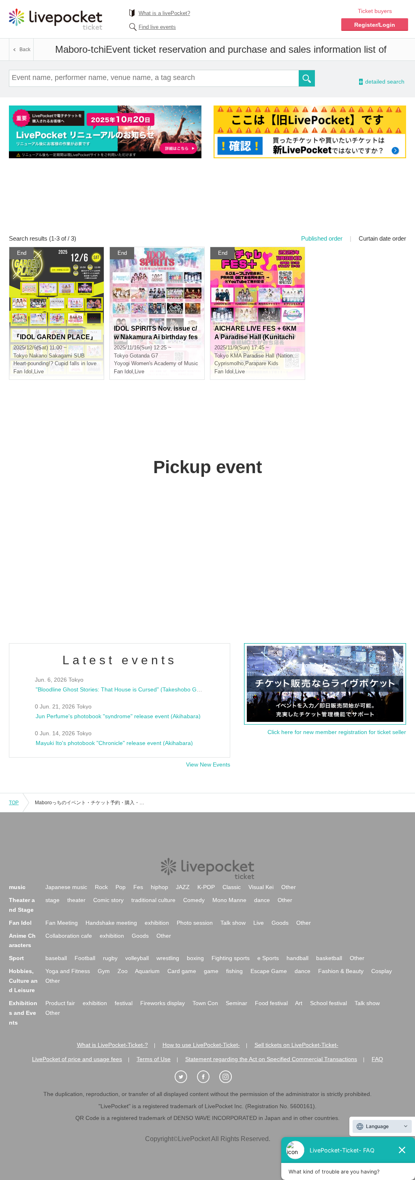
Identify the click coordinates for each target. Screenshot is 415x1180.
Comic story (108, 900)
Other (288, 887)
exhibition (157, 922)
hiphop (159, 887)
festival (124, 1003)
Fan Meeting (61, 922)
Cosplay (381, 971)
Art (298, 1003)
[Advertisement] (207, 201)
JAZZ (183, 887)
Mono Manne (229, 900)
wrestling (167, 958)
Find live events (157, 27)
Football (85, 958)
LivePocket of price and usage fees (77, 1059)
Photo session (195, 922)
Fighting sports (231, 958)
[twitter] (185, 1077)
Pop (121, 887)
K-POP (206, 887)
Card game (181, 971)
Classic (231, 887)
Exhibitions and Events (23, 1013)
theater (76, 900)
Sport (16, 958)
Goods (280, 922)
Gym (104, 971)
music (17, 887)
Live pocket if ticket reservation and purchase (55, 19)
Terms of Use (154, 1059)
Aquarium (147, 971)
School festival (328, 1003)
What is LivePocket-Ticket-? (112, 1045)
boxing (195, 958)
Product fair (60, 1003)
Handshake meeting (111, 922)
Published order (321, 238)
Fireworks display (162, 1003)
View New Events (208, 764)
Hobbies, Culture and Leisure (23, 981)
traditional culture (153, 900)
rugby (110, 958)
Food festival (271, 1003)
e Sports (268, 958)
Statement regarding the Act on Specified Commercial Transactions (271, 1059)
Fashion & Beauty (341, 971)
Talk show (233, 922)
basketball (329, 958)
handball (297, 958)
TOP (14, 802)
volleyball (137, 958)
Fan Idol (20, 922)
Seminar (236, 1003)
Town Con (205, 1003)
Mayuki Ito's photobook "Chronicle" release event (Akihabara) (114, 743)
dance (262, 900)
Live (258, 922)
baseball (56, 958)
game (211, 971)
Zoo (123, 971)
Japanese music (66, 887)
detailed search (384, 82)
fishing (234, 971)
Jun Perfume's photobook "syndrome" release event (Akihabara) (118, 716)
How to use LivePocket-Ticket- (201, 1045)
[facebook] (207, 1077)
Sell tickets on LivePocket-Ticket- (296, 1045)
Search (307, 78)
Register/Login (374, 25)
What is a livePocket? (164, 13)
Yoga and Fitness (67, 971)
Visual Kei (261, 887)
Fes (138, 887)
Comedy (194, 900)
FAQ (377, 1059)
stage (52, 900)
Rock (101, 887)
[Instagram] (229, 1077)
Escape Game (268, 971)
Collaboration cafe (68, 935)
